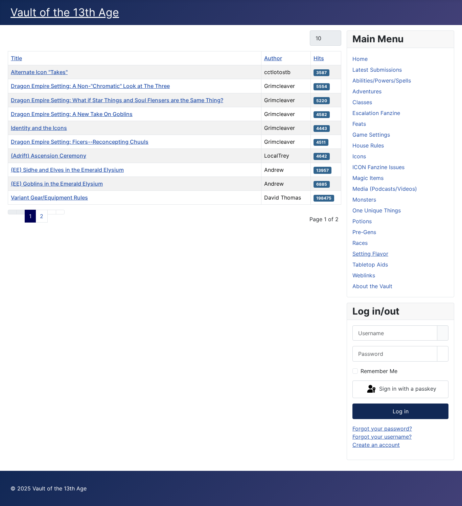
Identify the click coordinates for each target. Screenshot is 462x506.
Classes (362, 102)
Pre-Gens (364, 232)
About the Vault (372, 286)
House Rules (368, 145)
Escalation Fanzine (376, 113)
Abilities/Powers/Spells (381, 80)
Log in (401, 411)
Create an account (376, 444)
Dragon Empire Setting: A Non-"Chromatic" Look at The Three (90, 86)
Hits (319, 58)
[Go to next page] (51, 212)
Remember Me (379, 371)
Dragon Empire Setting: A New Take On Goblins (72, 114)
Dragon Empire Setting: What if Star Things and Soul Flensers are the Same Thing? (117, 100)
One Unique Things (376, 210)
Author (273, 58)
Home (360, 58)
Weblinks (363, 275)
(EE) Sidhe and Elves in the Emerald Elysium (67, 169)
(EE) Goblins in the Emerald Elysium (57, 183)
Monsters (364, 199)
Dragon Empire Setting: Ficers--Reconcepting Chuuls (79, 141)
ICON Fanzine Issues (378, 167)
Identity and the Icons (39, 127)
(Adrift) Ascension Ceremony (48, 155)
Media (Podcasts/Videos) (384, 188)
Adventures (367, 91)
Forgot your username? (382, 436)
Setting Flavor (370, 253)
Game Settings (371, 134)
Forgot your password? (382, 428)
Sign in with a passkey (406, 388)
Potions (362, 221)
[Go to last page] (60, 212)
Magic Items (368, 178)
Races (360, 242)
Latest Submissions (377, 69)
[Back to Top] (454, 498)
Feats (359, 123)
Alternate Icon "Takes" (39, 72)
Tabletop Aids (370, 264)
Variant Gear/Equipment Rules (49, 197)
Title (16, 58)
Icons (359, 156)
